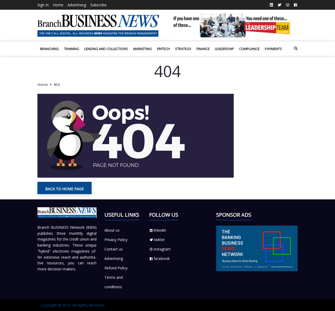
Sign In (43, 4)
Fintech (163, 48)
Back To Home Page (64, 188)
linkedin (160, 230)
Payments (273, 48)
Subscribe (98, 4)
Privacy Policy (115, 239)
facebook (162, 258)
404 (56, 84)
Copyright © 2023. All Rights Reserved (72, 305)
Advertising (77, 4)
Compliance (249, 48)
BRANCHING (49, 48)
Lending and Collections (106, 48)
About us (112, 230)
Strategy (183, 48)
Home (58, 4)
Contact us (113, 249)
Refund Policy (115, 267)
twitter (159, 239)
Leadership (224, 48)
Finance (203, 48)
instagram (162, 249)
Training (71, 48)
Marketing (142, 48)
